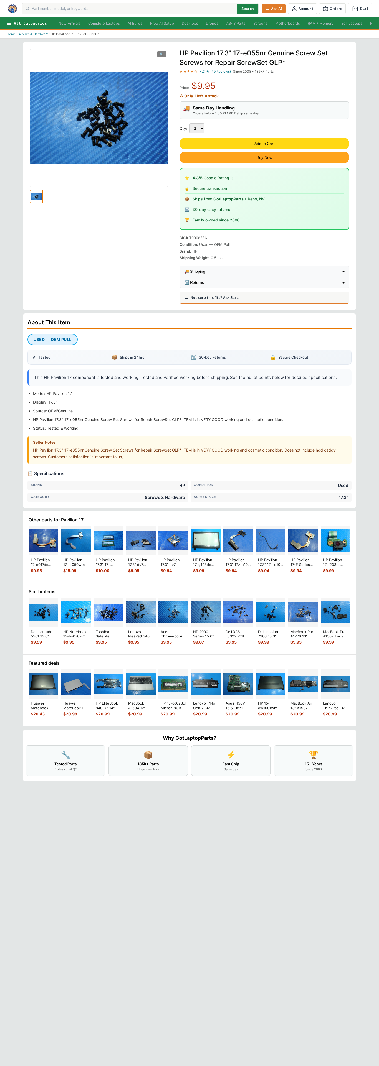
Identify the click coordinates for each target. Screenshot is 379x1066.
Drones (212, 23)
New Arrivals (69, 23)
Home (11, 34)
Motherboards (287, 23)
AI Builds (135, 23)
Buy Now (264, 157)
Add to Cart (264, 143)
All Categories (30, 23)
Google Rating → (213, 177)
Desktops (190, 23)
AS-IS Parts (236, 23)
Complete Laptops (104, 23)
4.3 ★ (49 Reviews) (215, 71)
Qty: (183, 128)
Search (247, 8)
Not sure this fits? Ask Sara (215, 297)
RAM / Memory (320, 23)
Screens (260, 23)
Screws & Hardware (33, 34)
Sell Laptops (351, 23)
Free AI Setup (162, 23)
